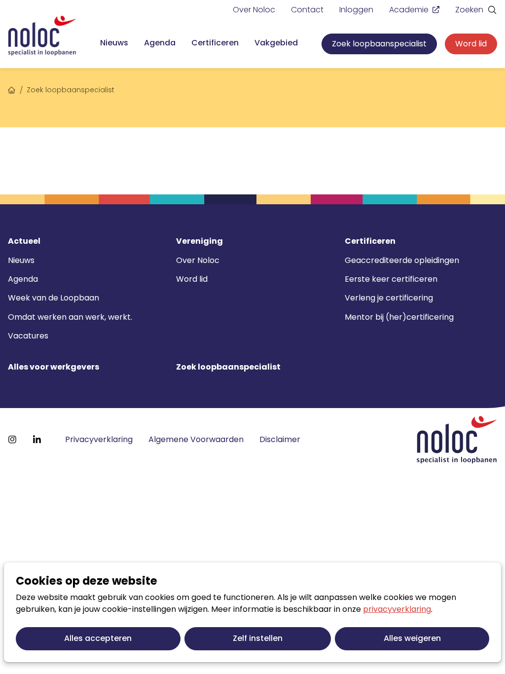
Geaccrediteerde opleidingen (402, 260)
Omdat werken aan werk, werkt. (70, 317)
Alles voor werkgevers (53, 367)
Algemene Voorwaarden (196, 439)
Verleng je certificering (389, 297)
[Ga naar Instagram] (12, 439)
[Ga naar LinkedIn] (37, 439)
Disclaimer (279, 439)
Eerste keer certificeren (391, 279)
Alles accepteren (98, 638)
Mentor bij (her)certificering (399, 317)
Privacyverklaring (99, 439)
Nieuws (114, 42)
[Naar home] (42, 36)
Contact (307, 9)
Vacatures (28, 335)
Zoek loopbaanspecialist (379, 43)
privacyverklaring (397, 609)
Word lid (471, 43)
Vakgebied (276, 42)
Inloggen (356, 9)
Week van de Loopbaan (53, 297)
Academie (409, 9)
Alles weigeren (412, 638)
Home (12, 89)
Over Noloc (254, 9)
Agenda (160, 42)
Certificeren (215, 42)
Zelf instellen (258, 638)
